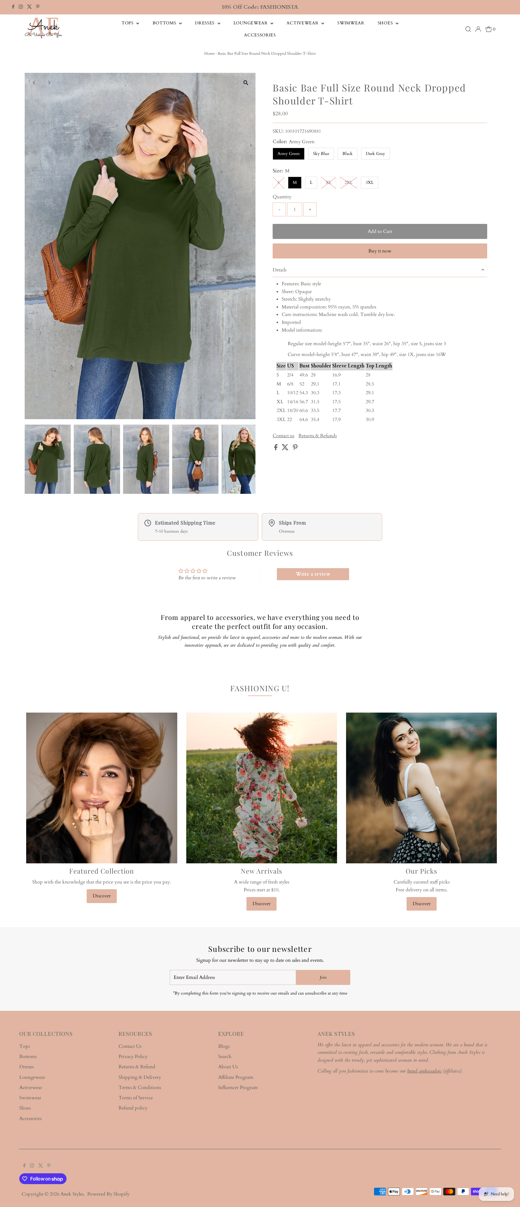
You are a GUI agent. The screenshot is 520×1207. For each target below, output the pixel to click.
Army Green (288, 153)
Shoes (386, 23)
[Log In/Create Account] (478, 29)
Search (224, 1056)
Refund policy (133, 1108)
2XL (348, 182)
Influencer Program (238, 1087)
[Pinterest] (38, 7)
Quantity (282, 196)
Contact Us (130, 1046)
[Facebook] (13, 7)
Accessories (260, 35)
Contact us (283, 435)
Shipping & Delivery (140, 1077)
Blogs (224, 1046)
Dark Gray (375, 153)
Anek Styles (72, 1194)
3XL (369, 182)
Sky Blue (321, 153)
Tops (128, 23)
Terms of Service (136, 1097)
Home (209, 53)
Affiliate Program (235, 1077)
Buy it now (380, 251)
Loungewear (251, 23)
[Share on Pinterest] (295, 448)
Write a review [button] (313, 574)
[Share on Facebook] (276, 448)
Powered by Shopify (108, 1194)
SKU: (278, 131)
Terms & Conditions (140, 1087)
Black (347, 153)
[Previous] (34, 82)
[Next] (49, 82)
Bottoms (165, 23)
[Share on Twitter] (286, 448)
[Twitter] (29, 7)
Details (279, 270)
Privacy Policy (133, 1056)
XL (328, 182)
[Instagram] (20, 7)
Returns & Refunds (318, 435)
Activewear (303, 23)
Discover (102, 896)
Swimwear (350, 23)
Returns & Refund (137, 1066)
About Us (228, 1066)
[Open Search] (468, 29)
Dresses (205, 23)
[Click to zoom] (245, 82)
